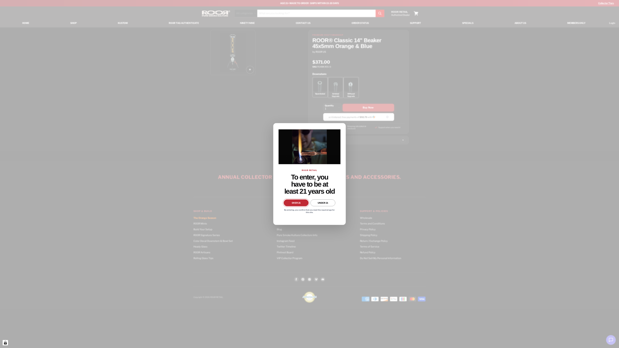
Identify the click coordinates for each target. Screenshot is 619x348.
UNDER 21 (323, 203)
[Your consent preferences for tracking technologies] (5, 342)
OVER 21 (296, 203)
